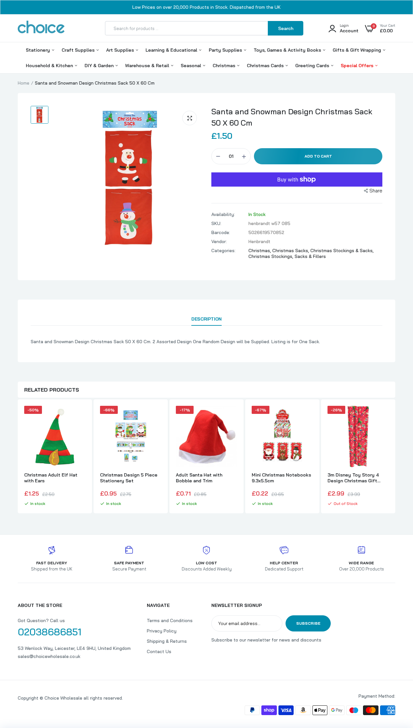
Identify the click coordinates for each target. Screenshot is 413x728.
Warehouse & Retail (147, 65)
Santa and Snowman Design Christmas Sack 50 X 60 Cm (291, 117)
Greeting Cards (312, 65)
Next (395, 457)
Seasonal (191, 65)
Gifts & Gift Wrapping (357, 50)
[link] (80, 416)
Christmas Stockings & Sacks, (342, 250)
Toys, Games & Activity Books (288, 50)
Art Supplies (120, 50)
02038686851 (49, 632)
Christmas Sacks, (291, 250)
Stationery (38, 50)
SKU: (216, 223)
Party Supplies (226, 50)
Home (23, 83)
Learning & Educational (172, 50)
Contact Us (159, 651)
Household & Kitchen (50, 65)
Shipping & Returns (167, 641)
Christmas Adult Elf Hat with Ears (50, 478)
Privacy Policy (161, 631)
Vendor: (219, 241)
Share (375, 191)
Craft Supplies (79, 50)
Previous (18, 457)
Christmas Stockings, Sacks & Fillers (287, 256)
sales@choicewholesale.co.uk (49, 656)
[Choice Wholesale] (41, 28)
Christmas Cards (266, 65)
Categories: (223, 250)
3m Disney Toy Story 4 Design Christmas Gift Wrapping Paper (353, 478)
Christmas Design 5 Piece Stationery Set (128, 478)
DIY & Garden (100, 65)
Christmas (225, 65)
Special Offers (358, 65)
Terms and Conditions (170, 620)
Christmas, (260, 250)
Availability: (223, 214)
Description (206, 319)
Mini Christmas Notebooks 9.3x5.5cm (281, 478)
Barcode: (220, 232)
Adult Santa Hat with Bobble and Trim (199, 478)
